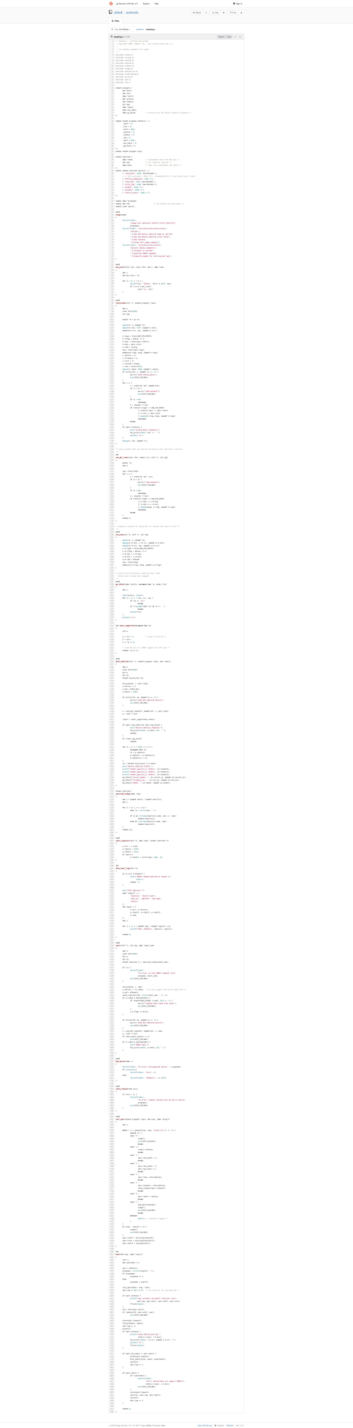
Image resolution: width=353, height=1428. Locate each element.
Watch (198, 12)
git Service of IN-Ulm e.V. (127, 3)
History (221, 36)
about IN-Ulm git (205, 1425)
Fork (234, 12)
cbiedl (118, 12)
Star (217, 12)
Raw (229, 36)
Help (157, 3)
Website (229, 1425)
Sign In (239, 3)
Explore (146, 3)
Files (117, 20)
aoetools (132, 12)
